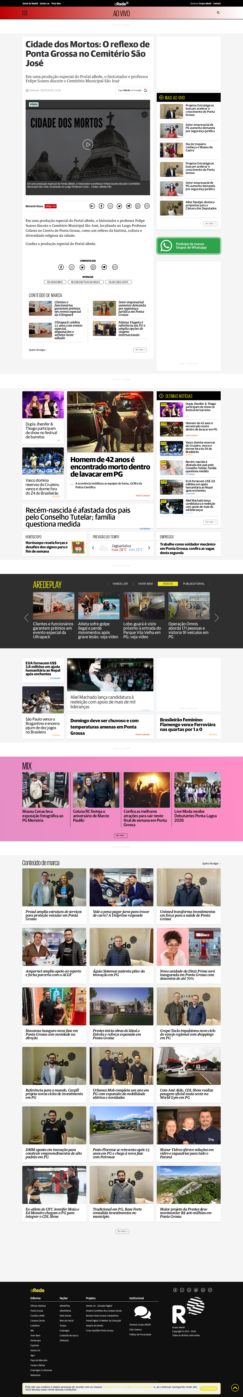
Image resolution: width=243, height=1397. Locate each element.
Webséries (35, 1375)
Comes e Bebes (37, 1365)
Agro (32, 1355)
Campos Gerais (37, 1321)
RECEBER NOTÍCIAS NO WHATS (85, 282)
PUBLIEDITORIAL (194, 583)
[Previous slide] (93, 547)
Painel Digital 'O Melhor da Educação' (103, 1321)
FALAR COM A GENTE (118, 282)
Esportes (34, 1345)
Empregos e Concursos (41, 1370)
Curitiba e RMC (37, 1316)
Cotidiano (35, 1326)
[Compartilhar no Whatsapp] (137, 206)
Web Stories (65, 1316)
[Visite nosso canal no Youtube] (189, 1290)
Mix (32, 1331)
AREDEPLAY (47, 584)
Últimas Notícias (38, 1306)
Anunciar (200, 3)
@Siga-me (50, 206)
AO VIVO (121, 13)
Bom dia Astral (67, 1321)
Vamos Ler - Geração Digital (99, 1306)
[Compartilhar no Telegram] (128, 206)
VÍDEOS (168, 583)
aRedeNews (65, 1311)
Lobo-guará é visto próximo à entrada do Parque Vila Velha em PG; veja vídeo (142, 630)
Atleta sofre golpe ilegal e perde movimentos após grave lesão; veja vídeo (98, 630)
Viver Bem (35, 1336)
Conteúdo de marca (69, 1336)
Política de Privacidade (140, 1335)
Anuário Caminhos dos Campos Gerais (104, 1311)
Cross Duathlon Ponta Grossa (100, 1331)
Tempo (63, 1326)
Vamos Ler (35, 1350)
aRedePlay (65, 1306)
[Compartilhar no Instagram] (110, 206)
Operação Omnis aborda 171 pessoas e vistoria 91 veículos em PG (188, 630)
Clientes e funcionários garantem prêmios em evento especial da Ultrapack (53, 630)
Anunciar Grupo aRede (140, 1325)
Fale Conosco (135, 1330)
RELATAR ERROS (55, 282)
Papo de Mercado (38, 1360)
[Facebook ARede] (175, 1290)
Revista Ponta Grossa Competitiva (102, 1316)
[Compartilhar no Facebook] (101, 206)
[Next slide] (149, 547)
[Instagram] (182, 1290)
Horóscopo (35, 1340)
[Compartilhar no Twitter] (119, 206)
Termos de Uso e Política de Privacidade (128, 1387)
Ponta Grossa (36, 1311)
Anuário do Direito (94, 1326)
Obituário (64, 1340)
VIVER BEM (145, 583)
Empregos (64, 1331)
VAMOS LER (120, 583)
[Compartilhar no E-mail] (146, 206)
